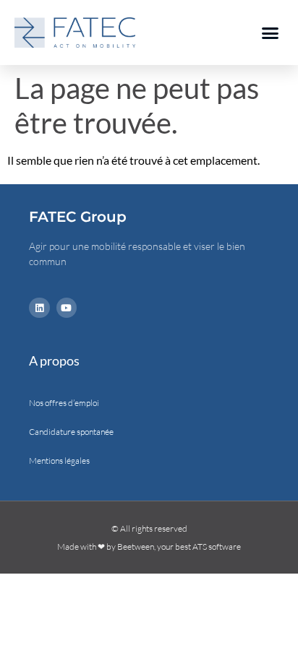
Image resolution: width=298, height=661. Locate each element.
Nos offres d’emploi (64, 402)
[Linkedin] (39, 308)
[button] (270, 32)
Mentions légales (59, 460)
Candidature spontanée (71, 431)
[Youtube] (66, 308)
